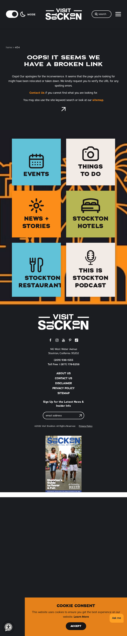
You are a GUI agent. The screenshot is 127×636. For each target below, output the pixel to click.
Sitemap (64, 393)
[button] (116, 618)
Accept (75, 626)
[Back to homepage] (63, 109)
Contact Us (36, 93)
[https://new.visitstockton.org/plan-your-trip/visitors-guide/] (63, 464)
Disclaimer (63, 383)
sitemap (97, 100)
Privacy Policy (63, 388)
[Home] (63, 322)
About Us (63, 373)
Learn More (81, 616)
